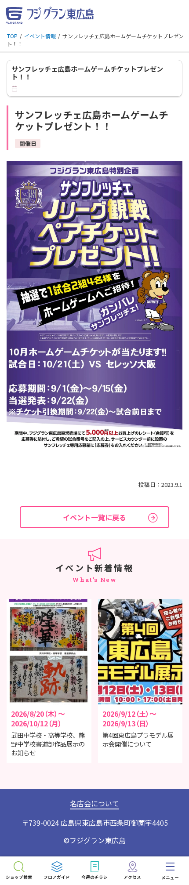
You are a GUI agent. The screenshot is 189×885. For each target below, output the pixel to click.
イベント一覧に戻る (94, 517)
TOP (12, 36)
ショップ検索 (19, 877)
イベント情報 (40, 36)
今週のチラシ (94, 877)
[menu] (170, 871)
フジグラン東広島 (97, 840)
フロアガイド (57, 877)
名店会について (94, 803)
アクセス (132, 877)
